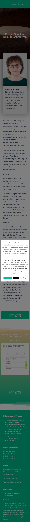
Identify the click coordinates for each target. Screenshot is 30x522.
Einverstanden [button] (7, 278)
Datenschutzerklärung (20, 253)
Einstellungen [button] (23, 278)
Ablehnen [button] (16, 278)
